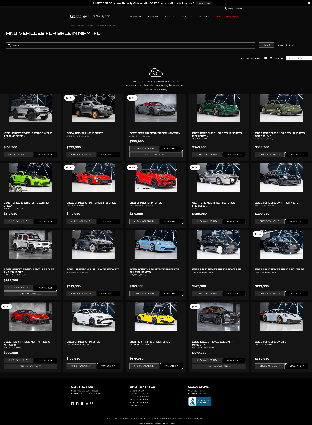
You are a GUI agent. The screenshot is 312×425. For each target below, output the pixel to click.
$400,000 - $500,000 (139, 402)
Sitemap (172, 424)
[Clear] (291, 45)
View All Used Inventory (156, 90)
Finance (169, 16)
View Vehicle (45, 154)
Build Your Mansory (228, 16)
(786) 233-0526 (86, 394)
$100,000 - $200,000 (139, 394)
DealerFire (150, 418)
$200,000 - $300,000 (139, 397)
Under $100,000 (137, 391)
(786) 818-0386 (84, 391)
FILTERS (266, 45)
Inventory (135, 16)
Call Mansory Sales (156, 155)
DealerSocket (166, 418)
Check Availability (18, 154)
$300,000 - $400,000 (139, 399)
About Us (186, 16)
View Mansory (204, 3)
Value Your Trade (196, 391)
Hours (95, 391)
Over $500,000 (136, 405)
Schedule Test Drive (197, 394)
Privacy (165, 424)
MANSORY (153, 16)
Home (72, 26)
